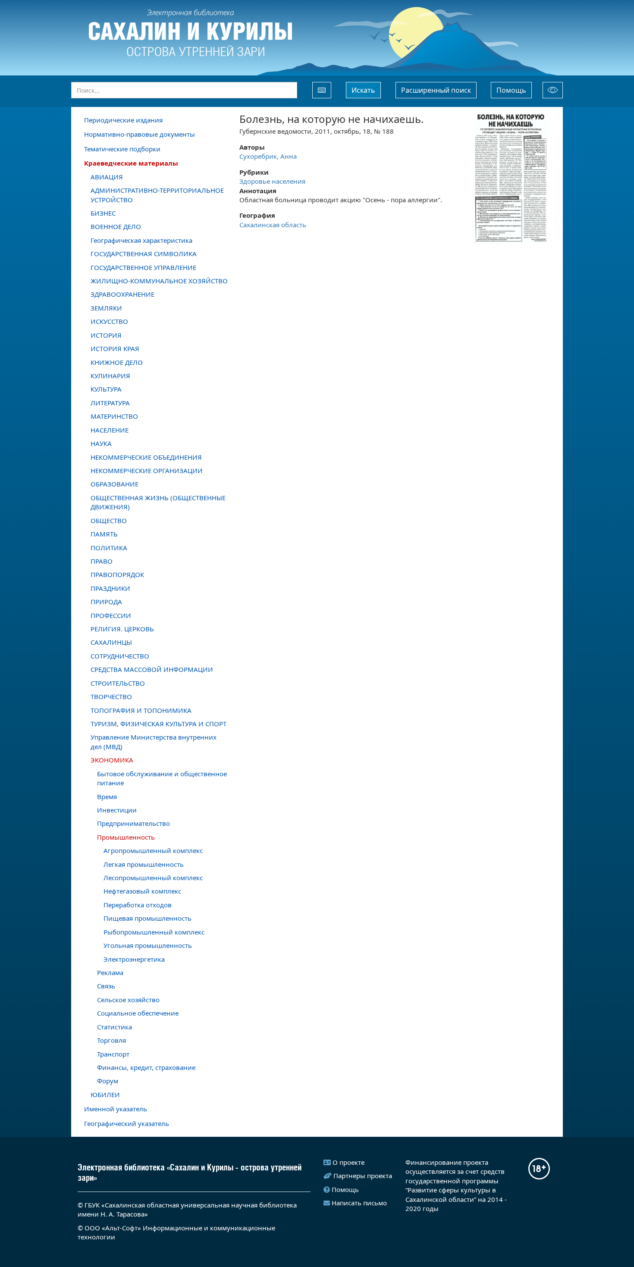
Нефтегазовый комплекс (142, 891)
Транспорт (113, 1054)
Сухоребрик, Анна (268, 156)
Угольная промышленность (148, 945)
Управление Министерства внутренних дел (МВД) (154, 741)
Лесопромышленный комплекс (153, 877)
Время (107, 796)
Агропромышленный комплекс (153, 850)
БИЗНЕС (103, 213)
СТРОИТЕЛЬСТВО (118, 683)
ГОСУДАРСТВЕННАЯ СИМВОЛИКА (144, 253)
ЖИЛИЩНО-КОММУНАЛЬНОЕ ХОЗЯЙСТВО (159, 280)
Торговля (111, 1040)
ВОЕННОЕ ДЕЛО (116, 226)
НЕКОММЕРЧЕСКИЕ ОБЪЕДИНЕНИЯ (146, 457)
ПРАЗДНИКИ (110, 588)
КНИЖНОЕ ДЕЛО (117, 362)
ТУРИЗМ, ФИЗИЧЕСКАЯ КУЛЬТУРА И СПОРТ (158, 723)
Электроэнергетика (134, 959)
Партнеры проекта (362, 1175)
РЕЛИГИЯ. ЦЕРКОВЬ (122, 628)
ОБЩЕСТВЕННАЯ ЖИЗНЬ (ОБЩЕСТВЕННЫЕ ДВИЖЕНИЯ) (158, 502)
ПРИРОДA (106, 601)
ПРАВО (102, 561)
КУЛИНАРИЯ (110, 375)
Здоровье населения (272, 181)
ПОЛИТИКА (109, 547)
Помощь (511, 90)
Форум (107, 1080)
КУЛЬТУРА (106, 389)
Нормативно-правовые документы (139, 134)
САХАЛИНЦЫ (111, 642)
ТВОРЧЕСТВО (111, 696)
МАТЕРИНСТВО (114, 416)
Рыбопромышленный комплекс (154, 932)
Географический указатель (126, 1123)
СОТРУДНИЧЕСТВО (120, 656)
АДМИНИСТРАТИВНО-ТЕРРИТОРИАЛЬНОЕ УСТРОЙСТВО (157, 195)
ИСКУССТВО (109, 321)
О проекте (348, 1162)
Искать (363, 90)
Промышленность (126, 837)
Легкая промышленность (144, 864)
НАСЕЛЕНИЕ (110, 430)
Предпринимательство (133, 823)
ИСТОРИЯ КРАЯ (115, 348)
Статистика (114, 1026)
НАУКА (101, 443)
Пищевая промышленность (147, 918)
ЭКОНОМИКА (112, 760)
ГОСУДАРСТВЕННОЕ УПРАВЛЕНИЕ (143, 267)
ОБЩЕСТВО (109, 520)
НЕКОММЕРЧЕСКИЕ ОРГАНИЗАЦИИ (147, 470)
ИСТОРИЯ (106, 335)
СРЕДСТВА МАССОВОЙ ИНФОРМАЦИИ (152, 669)
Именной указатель (115, 1108)
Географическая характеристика (141, 240)
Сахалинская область (272, 224)
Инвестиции (117, 810)
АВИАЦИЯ (107, 176)
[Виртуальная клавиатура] (321, 90)
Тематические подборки (122, 148)
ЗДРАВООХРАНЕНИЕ (122, 294)
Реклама (110, 972)
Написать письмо (359, 1202)
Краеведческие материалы (131, 163)
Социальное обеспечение (138, 1013)
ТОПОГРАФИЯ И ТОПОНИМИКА (141, 710)
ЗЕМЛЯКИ (106, 308)
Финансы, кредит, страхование (146, 1067)
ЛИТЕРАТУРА (110, 402)
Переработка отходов (138, 904)
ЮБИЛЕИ (105, 1094)
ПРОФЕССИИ (111, 615)
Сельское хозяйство (128, 999)
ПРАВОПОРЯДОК (117, 574)
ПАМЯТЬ (104, 534)
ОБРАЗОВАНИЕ (114, 484)
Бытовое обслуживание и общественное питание (162, 778)
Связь (106, 986)
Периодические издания (123, 120)
